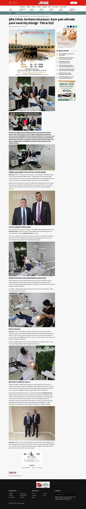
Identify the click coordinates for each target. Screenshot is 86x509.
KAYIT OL (34, 493)
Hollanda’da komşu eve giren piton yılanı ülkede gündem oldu (66, 66)
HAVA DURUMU (11, 497)
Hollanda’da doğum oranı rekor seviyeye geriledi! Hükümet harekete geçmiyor (66, 77)
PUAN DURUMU (23, 493)
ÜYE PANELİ (34, 495)
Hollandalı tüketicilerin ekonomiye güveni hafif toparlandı (28, 13)
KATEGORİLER (12, 490)
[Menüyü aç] (10, 3)
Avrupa (34, 7)
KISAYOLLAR (35, 490)
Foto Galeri (55, 7)
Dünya (39, 7)
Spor (49, 7)
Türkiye (28, 7)
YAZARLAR (11, 493)
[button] (12, 13)
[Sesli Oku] (65, 27)
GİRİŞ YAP (45, 493)
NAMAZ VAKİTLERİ (23, 495)
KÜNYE (44, 495)
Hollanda (22, 7)
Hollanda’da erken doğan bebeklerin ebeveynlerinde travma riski (65, 73)
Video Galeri (63, 7)
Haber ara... (15, 2)
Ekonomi (44, 7)
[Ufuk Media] (43, 3)
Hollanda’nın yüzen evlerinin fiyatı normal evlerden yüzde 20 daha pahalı (67, 70)
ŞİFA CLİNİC (40, 467)
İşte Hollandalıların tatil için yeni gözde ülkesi (66, 54)
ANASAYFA (11, 16)
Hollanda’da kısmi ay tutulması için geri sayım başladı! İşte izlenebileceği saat (66, 58)
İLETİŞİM (33, 497)
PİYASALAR (11, 495)
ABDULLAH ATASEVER (26, 467)
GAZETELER (22, 497)
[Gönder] (76, 494)
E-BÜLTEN (57, 490)
